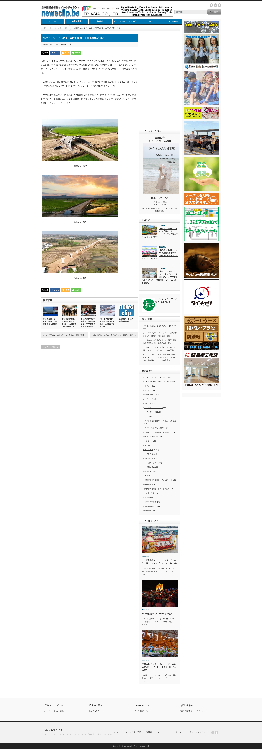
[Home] (45, 28)
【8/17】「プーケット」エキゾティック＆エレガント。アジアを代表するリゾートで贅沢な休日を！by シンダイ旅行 (159, 277)
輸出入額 (147, 510)
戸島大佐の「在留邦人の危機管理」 (157, 432)
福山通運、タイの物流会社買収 (126, 320)
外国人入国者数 (150, 502)
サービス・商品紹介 (150, 436)
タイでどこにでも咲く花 (153, 408)
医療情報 (147, 484)
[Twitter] (212, 732)
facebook (219, 5)
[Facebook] (216, 732)
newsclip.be (53, 730)
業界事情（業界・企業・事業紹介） (157, 489)
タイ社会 (147, 458)
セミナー (147, 390)
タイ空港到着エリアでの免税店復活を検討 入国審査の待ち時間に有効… (69, 324)
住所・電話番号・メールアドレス (192, 711)
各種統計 (100, 21)
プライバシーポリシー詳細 (54, 711)
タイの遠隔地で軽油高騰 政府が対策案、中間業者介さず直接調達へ (88, 323)
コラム (149, 21)
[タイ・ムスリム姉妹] (160, 193)
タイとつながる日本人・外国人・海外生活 (160, 421)
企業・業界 (76, 21)
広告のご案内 (94, 711)
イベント (147, 386)
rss (211, 5)
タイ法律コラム (149, 467)
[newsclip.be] (60, 17)
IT (145, 476)
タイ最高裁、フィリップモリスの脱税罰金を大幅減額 (50, 321)
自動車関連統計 (150, 506)
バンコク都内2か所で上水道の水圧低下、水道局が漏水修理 (107, 323)
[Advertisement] (159, 79)
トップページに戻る (50, 347)
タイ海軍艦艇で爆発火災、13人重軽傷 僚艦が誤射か (65, 335)
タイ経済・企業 (65, 44)
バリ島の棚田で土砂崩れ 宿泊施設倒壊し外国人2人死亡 (112, 335)
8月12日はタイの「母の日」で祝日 (157, 614)
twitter (215, 5)
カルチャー (173, 21)
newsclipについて (141, 711)
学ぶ (146, 445)
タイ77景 (147, 403)
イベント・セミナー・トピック (125, 22)
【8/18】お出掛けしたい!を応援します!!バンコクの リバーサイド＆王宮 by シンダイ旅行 (160, 254)
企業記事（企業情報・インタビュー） (158, 480)
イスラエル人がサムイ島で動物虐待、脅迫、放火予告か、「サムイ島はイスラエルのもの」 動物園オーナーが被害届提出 (159, 357)
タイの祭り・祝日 (151, 412)
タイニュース (52, 21)
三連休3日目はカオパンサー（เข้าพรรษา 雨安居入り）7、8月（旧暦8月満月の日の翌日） (159, 667)
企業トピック (149, 394)
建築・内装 (150, 493)
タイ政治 (147, 454)
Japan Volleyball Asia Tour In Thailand (158, 381)
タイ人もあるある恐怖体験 (154, 428)
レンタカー (148, 441)
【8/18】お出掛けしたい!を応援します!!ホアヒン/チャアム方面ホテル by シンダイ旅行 (160, 233)
